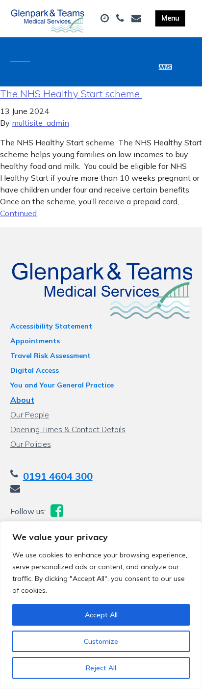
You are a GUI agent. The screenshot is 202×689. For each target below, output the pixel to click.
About (22, 400)
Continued (18, 213)
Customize (101, 641)
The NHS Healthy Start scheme (71, 93)
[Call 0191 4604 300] (121, 19)
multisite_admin (40, 123)
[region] (101, 605)
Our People (29, 414)
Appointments (35, 340)
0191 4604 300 (58, 476)
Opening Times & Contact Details (68, 429)
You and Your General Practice (62, 385)
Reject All (101, 667)
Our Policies (30, 444)
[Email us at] (137, 19)
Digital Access (34, 370)
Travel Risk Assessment (50, 355)
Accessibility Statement (51, 326)
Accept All (101, 614)
